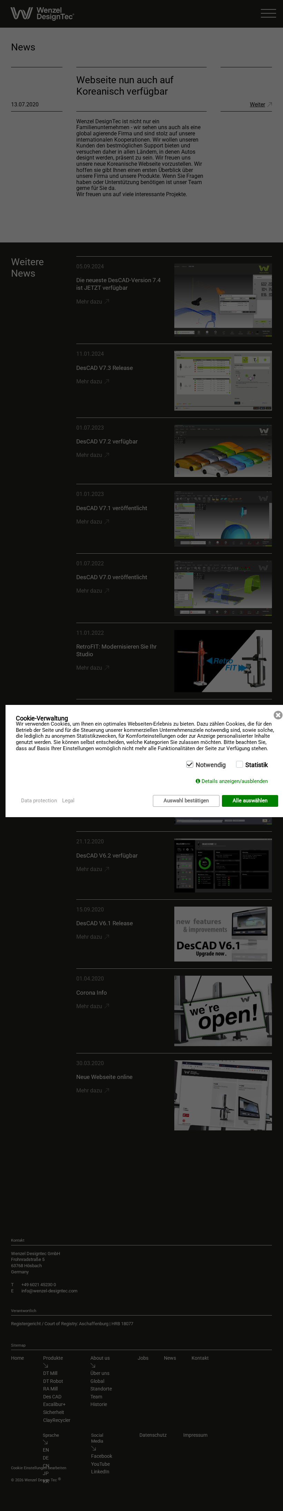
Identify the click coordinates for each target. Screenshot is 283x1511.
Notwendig (211, 765)
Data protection (39, 801)
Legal (68, 801)
